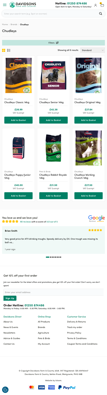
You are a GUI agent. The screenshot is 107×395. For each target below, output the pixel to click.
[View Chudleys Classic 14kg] (18, 75)
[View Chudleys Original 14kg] (88, 75)
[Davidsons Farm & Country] (22, 4)
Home (5, 24)
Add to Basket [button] (18, 120)
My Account (44, 343)
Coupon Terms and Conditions (82, 343)
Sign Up (10, 298)
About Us (8, 321)
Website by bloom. (53, 380)
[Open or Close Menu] (4, 5)
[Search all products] (100, 13)
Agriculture (43, 332)
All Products (44, 321)
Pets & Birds (44, 338)
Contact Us (8, 343)
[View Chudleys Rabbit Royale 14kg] (53, 148)
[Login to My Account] (95, 5)
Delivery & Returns (76, 321)
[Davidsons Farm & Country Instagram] (60, 364)
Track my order (74, 327)
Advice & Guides (11, 338)
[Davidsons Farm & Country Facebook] (46, 364)
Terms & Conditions (77, 338)
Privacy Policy (74, 332)
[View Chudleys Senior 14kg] (53, 75)
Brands (14, 24)
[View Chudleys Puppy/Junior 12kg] (18, 148)
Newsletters (9, 332)
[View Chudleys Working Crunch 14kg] (88, 148)
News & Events (10, 327)
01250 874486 (77, 3)
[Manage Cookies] (5, 390)
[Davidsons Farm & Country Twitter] (53, 364)
